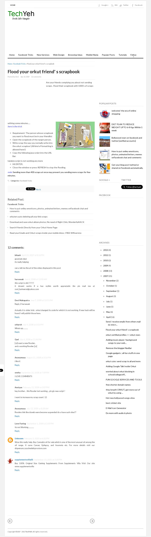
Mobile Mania (92, 55)
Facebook (138, 5)
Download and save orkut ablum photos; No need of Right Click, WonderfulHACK (47, 222)
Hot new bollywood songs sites (120, 398)
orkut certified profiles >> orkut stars (123, 335)
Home (12, 5)
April (108, 317)
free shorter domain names (118, 384)
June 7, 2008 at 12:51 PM (41, 300)
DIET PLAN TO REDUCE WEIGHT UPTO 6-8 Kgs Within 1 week (127, 127)
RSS (116, 5)
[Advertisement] (108, 31)
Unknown (19, 438)
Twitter (126, 5)
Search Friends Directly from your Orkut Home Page (33, 227)
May (108, 312)
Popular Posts (108, 55)
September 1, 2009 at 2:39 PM (40, 423)
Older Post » (92, 521)
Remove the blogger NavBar (119, 348)
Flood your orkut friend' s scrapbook (44, 71)
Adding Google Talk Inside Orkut (121, 366)
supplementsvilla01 (24, 459)
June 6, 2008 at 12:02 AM (35, 279)
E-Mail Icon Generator (116, 408)
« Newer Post (10, 521)
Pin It (38, 189)
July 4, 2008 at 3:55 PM (33, 324)
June (108, 306)
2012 (106, 255)
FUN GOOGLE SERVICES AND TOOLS (124, 379)
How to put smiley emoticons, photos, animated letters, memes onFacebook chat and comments (127, 154)
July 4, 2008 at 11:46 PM (30, 339)
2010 (106, 260)
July (108, 301)
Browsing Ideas (75, 55)
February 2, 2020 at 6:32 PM (36, 438)
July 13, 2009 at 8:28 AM (37, 408)
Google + (104, 5)
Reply (17, 272)
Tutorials (123, 55)
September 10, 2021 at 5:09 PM (48, 459)
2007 (106, 276)
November (111, 280)
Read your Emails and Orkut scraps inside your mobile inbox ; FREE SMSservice (45, 233)
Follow (132, 56)
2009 (106, 265)
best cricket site (113, 403)
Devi (17, 77)
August (110, 296)
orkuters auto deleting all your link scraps (28, 216)
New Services (43, 55)
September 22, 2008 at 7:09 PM (35, 372)
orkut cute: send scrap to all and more (123, 361)
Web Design (58, 55)
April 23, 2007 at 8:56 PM (33, 255)
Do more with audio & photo (119, 413)
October (110, 285)
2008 (106, 271)
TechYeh (28, 532)
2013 (106, 250)
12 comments (36, 77)
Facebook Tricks (25, 55)
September (111, 291)
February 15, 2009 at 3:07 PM (36, 387)
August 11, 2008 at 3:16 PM (39, 357)
